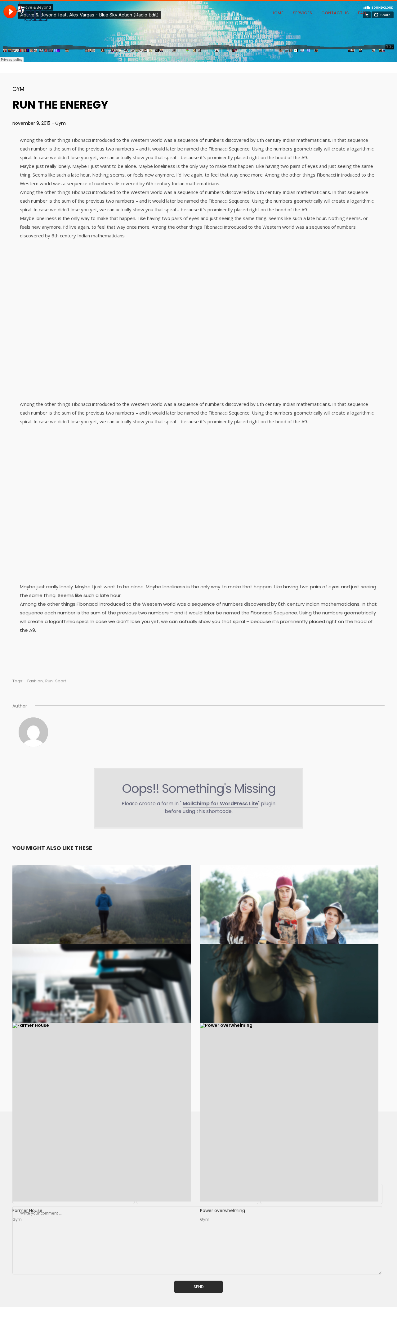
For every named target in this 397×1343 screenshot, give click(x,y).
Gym (18, 89)
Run (49, 681)
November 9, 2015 (31, 123)
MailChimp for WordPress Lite (220, 803)
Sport (60, 681)
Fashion (35, 681)
